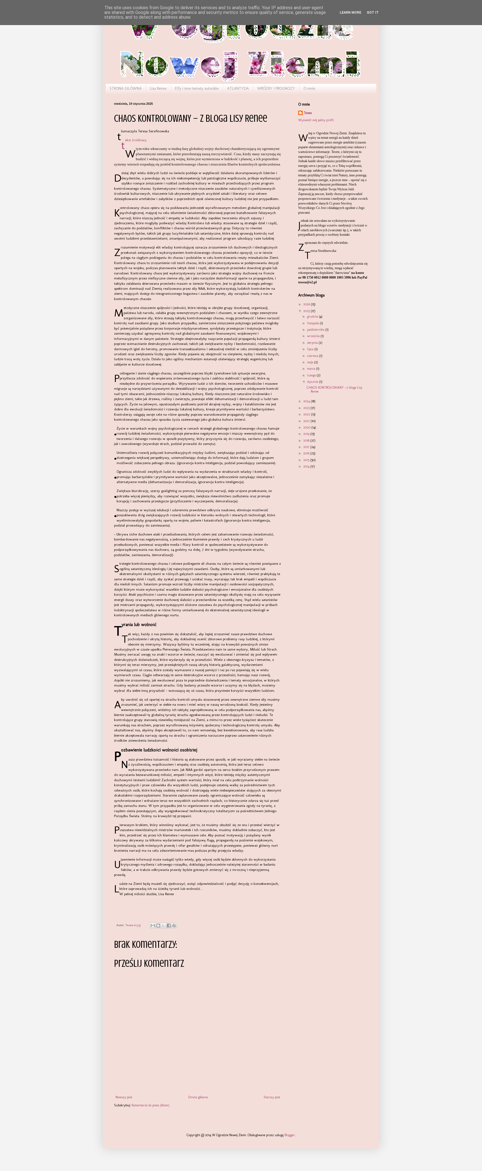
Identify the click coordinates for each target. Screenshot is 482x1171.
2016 (306, 453)
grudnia (313, 316)
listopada (313, 323)
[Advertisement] (326, 506)
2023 (306, 408)
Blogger (290, 1135)
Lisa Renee (158, 88)
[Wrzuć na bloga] (158, 925)
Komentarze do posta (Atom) (150, 1105)
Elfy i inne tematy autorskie (197, 88)
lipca (310, 349)
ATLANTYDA (238, 88)
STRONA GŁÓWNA (126, 88)
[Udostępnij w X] (163, 925)
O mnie (309, 88)
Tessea (308, 113)
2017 (306, 447)
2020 (307, 427)
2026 (307, 304)
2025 (307, 311)
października (316, 330)
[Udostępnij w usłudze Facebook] (169, 925)
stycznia (313, 382)
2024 (307, 401)
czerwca (313, 356)
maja (310, 362)
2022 (307, 414)
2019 (306, 434)
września (313, 336)
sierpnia (313, 343)
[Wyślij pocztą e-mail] (153, 925)
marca (311, 369)
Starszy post (272, 1097)
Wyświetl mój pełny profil (316, 120)
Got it (373, 12)
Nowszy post (123, 1097)
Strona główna (198, 1097)
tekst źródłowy (136, 140)
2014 (306, 466)
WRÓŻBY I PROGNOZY (276, 88)
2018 (306, 440)
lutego (312, 375)
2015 (306, 460)
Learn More (350, 12)
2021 (306, 421)
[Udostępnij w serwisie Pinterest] (174, 925)
